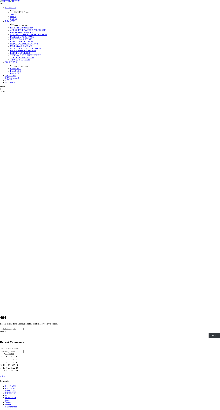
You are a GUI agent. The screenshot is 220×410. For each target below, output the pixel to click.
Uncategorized (11, 407)
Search (3, 331)
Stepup (8, 404)
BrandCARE (10, 386)
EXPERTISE (10, 393)
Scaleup (8, 400)
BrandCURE (10, 391)
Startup (8, 402)
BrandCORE (10, 388)
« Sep (2, 376)
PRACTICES (10, 398)
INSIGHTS (10, 395)
